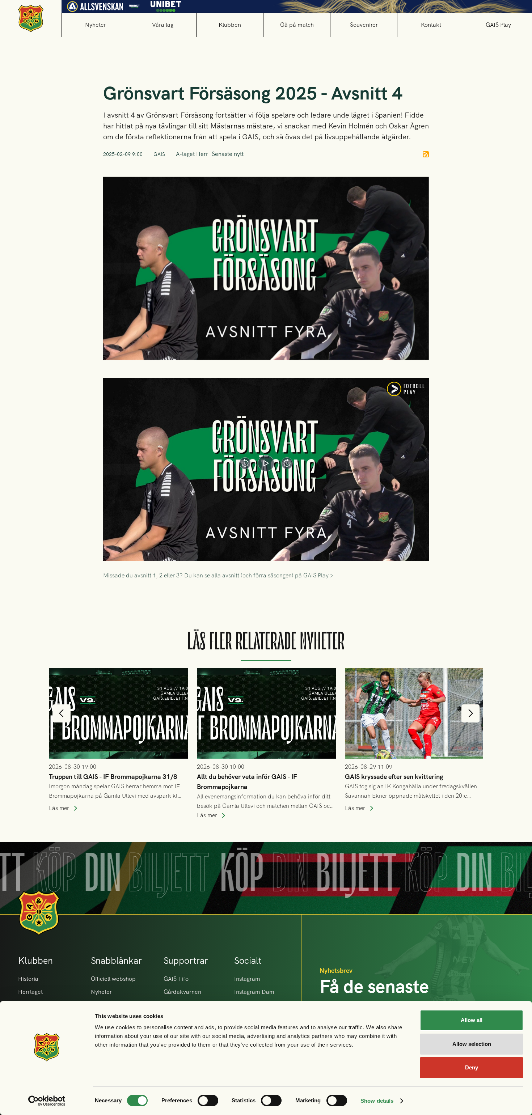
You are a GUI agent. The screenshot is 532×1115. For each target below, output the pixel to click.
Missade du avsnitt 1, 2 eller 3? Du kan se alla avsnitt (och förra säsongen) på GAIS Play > (218, 575)
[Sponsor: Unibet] (166, 5)
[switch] (208, 1100)
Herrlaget (30, 992)
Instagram (247, 979)
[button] (162, 25)
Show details (376, 1101)
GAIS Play (498, 25)
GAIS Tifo (176, 979)
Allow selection (471, 1044)
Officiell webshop (113, 979)
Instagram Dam (254, 992)
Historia (28, 979)
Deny (471, 1067)
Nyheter (95, 25)
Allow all (471, 1020)
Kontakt (431, 25)
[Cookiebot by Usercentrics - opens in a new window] (47, 1100)
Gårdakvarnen (182, 992)
